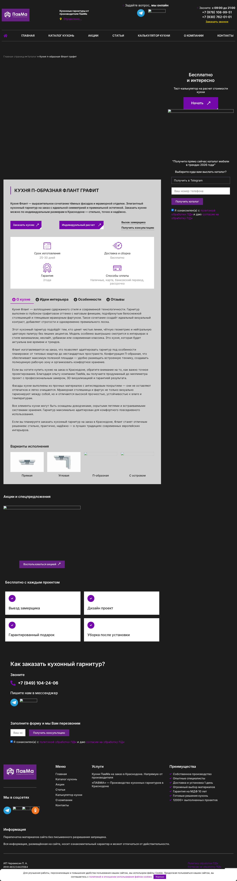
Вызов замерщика (133, 222)
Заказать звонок (217, 21)
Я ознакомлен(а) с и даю (69, 742)
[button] (42, 564)
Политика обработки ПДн (203, 863)
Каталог (32, 56)
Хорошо (159, 876)
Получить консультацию (137, 227)
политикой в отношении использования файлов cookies (120, 876)
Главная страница (14, 56)
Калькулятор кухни (154, 35)
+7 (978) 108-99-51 (217, 12)
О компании (194, 35)
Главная (28, 35)
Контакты (225, 35)
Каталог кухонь (61, 35)
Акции (93, 35)
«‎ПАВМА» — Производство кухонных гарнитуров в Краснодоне (127, 784)
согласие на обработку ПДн (105, 742)
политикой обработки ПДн (58, 742)
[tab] (22, 300)
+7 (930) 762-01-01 (217, 17)
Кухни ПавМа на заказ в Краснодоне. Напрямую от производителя (127, 775)
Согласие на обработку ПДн (204, 866)
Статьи (118, 35)
